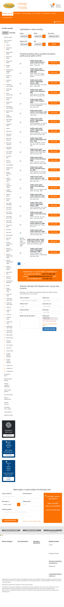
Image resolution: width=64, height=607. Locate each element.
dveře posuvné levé (9, 94)
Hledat (54, 44)
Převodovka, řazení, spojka (7, 408)
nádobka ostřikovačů (9, 190)
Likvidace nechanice (24, 545)
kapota (8, 128)
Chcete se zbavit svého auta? (8, 476)
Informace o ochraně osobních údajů (31, 521)
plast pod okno (8, 238)
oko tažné (8, 229)
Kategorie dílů (23, 41)
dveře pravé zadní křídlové (9, 107)
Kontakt (53, 13)
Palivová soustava (6, 403)
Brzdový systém (8, 37)
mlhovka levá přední (9, 168)
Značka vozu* (45, 297)
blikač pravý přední (9, 61)
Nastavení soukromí (55, 600)
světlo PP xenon (8, 318)
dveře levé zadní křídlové (9, 85)
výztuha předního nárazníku (8, 355)
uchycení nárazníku (8, 341)
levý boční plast (8, 157)
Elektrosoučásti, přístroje (8, 379)
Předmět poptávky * (7, 509)
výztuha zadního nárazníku (8, 361)
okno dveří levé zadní (8, 208)
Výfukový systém (8, 415)
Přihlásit (59, 21)
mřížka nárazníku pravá (8, 180)
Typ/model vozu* (46, 303)
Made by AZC (38, 600)
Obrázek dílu (45, 315)
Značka (5, 33)
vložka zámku (9, 350)
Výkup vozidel (36, 13)
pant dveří (8, 232)
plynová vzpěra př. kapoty (8, 268)
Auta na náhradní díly (8, 548)
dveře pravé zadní (9, 103)
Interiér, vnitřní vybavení (7, 390)
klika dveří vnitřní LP (8, 135)
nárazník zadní (8, 199)
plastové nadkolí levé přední (9, 244)
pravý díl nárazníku (8, 277)
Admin (46, 600)
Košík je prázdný (57, 5)
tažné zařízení (9, 337)
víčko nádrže (9, 345)
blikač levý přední (9, 57)
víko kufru (8, 348)
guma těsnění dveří (9, 111)
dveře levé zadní (8, 81)
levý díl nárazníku (8, 161)
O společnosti (46, 13)
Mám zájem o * (6, 501)
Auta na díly (17, 13)
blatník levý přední (9, 48)
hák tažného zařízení (9, 120)
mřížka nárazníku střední (8, 185)
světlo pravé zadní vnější (9, 327)
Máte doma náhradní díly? (8, 452)
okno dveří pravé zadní (9, 217)
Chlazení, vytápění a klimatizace (7, 385)
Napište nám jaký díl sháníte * (27, 315)
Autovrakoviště (7, 17)
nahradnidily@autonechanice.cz (40, 276)
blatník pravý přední (9, 53)
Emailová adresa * (24, 309)
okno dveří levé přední (9, 204)
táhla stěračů (9, 335)
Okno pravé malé (9, 226)
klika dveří (8, 131)
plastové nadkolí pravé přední (9, 256)
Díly (35, 41)
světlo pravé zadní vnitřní (9, 331)
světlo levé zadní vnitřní (9, 303)
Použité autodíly (7, 13)
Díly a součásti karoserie (7, 41)
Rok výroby (51, 33)
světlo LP (8, 307)
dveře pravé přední (9, 98)
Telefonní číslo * (24, 303)
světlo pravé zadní (9, 322)
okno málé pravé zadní (9, 221)
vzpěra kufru (9, 365)
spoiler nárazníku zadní (8, 290)
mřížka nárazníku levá (8, 174)
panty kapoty (9, 235)
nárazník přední (8, 195)
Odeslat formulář (49, 329)
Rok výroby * (45, 309)
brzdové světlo (8, 66)
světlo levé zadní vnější (9, 299)
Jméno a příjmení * (25, 297)
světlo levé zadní (9, 295)
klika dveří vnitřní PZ (8, 148)
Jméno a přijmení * (7, 493)
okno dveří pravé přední (9, 212)
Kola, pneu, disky (8, 394)
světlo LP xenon (8, 311)
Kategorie (12, 33)
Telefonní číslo (26, 501)
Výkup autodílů (26, 13)
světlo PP (8, 314)
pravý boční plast (9, 273)
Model (35, 33)
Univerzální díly (8, 412)
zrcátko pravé (9, 371)
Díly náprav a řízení (7, 375)
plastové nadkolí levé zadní (9, 250)
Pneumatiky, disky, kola (9, 433)
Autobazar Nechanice (24, 548)
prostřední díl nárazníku (9, 281)
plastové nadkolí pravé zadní (9, 262)
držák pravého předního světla (9, 71)
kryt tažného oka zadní (9, 152)
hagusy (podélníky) (9, 116)
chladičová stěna (9, 125)
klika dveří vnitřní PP (8, 143)
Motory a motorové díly (7, 398)
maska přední (9, 165)
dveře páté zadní (8, 89)
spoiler (8, 285)
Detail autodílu (54, 62)
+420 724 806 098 (53, 510)
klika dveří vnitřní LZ (8, 139)
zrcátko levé (9, 368)
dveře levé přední (8, 76)
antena (8, 45)
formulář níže (47, 279)
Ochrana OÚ (32, 602)
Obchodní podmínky (8, 561)
